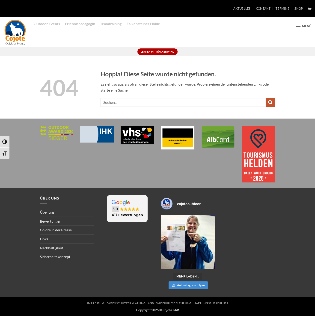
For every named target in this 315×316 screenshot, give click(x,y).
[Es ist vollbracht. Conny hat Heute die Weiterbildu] (188, 242)
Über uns (47, 212)
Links (44, 239)
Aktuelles (241, 8)
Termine (282, 8)
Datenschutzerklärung (126, 303)
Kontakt (263, 8)
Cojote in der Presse (56, 230)
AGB (151, 303)
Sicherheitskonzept (55, 256)
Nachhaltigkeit (51, 248)
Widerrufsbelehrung (174, 303)
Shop (298, 8)
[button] (310, 8)
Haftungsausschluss (211, 303)
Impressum (95, 303)
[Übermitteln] (270, 102)
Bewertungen (50, 221)
